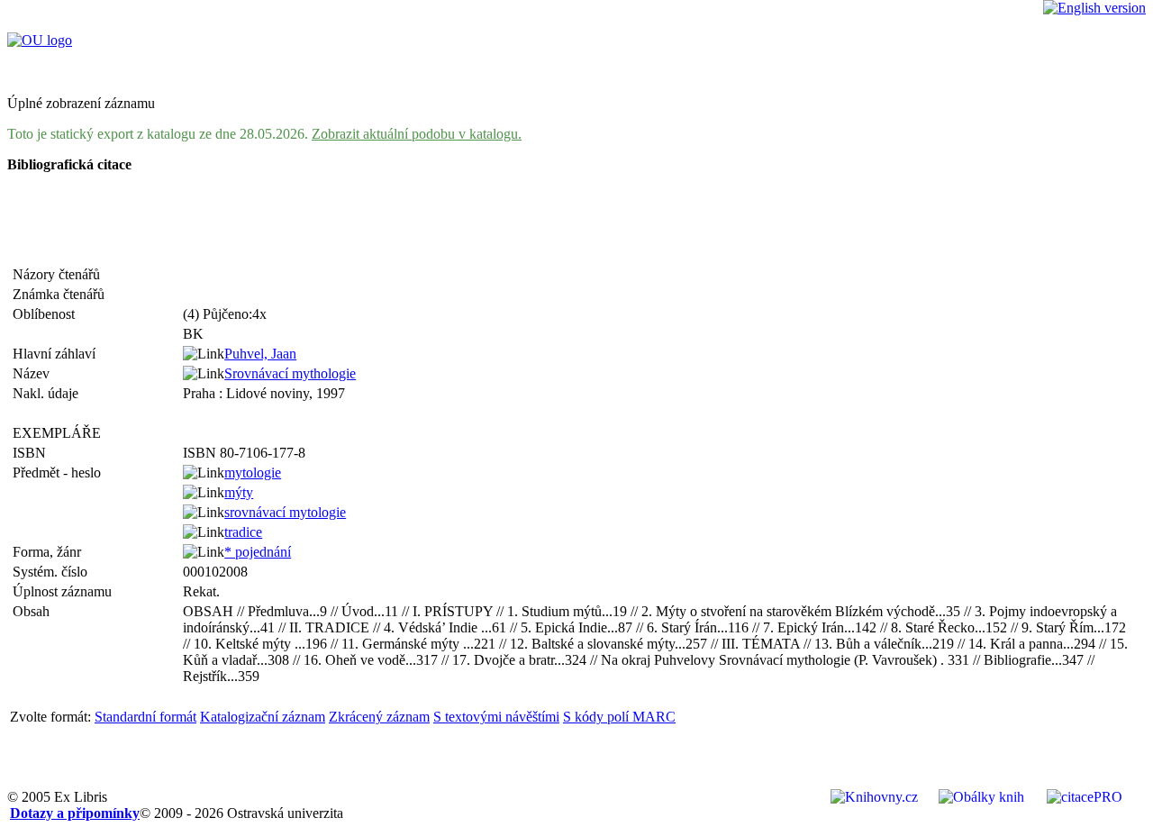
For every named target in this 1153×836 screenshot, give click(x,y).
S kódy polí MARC (619, 716)
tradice (243, 532)
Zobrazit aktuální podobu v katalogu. (417, 133)
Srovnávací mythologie (290, 373)
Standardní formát (145, 716)
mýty (238, 492)
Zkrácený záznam (379, 716)
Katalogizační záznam (262, 716)
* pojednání (257, 551)
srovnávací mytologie (285, 512)
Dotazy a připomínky (75, 813)
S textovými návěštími (496, 716)
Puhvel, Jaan (260, 353)
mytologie (252, 472)
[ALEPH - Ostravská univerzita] (39, 40)
